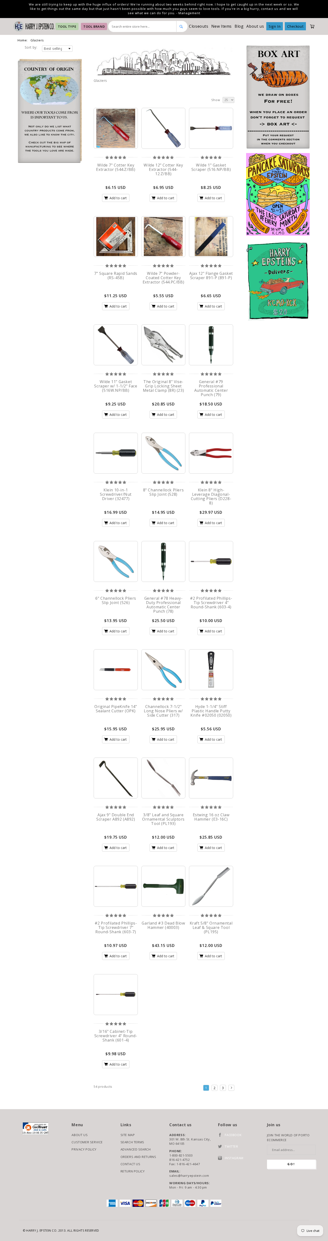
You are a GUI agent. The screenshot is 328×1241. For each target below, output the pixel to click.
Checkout (295, 26)
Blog (239, 26)
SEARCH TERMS (132, 1142)
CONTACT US (130, 1164)
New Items (221, 26)
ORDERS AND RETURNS (138, 1157)
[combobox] (142, 26)
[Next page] (231, 1088)
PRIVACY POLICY (84, 1149)
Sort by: (31, 47)
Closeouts (198, 26)
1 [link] (206, 1088)
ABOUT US (80, 1135)
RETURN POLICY (133, 1171)
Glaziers (37, 40)
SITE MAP (128, 1135)
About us (255, 26)
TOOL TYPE (67, 26)
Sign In (274, 26)
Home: (23, 40)
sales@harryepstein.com (189, 1175)
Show (215, 100)
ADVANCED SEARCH (136, 1149)
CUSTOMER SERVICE (87, 1142)
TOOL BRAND (94, 26)
